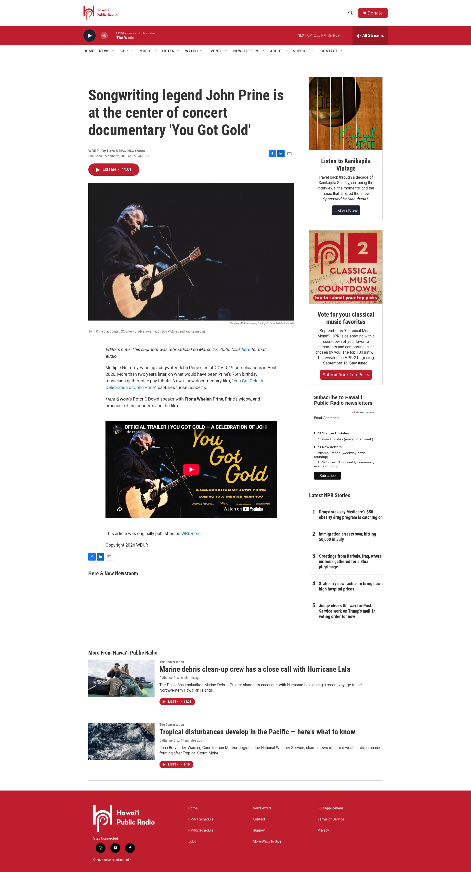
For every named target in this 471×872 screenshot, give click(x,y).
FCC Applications (331, 808)
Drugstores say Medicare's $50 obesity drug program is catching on (351, 514)
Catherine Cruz (169, 678)
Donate (375, 12)
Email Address (326, 418)
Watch (191, 51)
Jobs (192, 841)
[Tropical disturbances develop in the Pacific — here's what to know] (121, 741)
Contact (259, 819)
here (245, 349)
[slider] (112, 35)
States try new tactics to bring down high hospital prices (351, 586)
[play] (89, 36)
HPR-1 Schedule (200, 819)
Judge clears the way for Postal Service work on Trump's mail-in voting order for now (347, 611)
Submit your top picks (346, 374)
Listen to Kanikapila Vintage (346, 164)
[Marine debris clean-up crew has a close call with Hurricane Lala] (121, 678)
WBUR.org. (191, 533)
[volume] (104, 35)
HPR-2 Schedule (200, 830)
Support (259, 830)
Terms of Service (331, 819)
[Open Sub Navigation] (113, 51)
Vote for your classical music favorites (345, 318)
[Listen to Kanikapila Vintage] (345, 113)
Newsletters (262, 808)
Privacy (323, 830)
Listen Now (346, 210)
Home (88, 51)
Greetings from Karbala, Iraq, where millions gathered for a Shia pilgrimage (350, 561)
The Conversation (171, 662)
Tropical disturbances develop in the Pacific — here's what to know (257, 731)
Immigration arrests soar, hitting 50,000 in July (347, 536)
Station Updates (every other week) (345, 439)
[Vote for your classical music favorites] (345, 267)
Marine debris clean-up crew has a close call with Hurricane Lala (254, 669)
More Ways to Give (267, 841)
